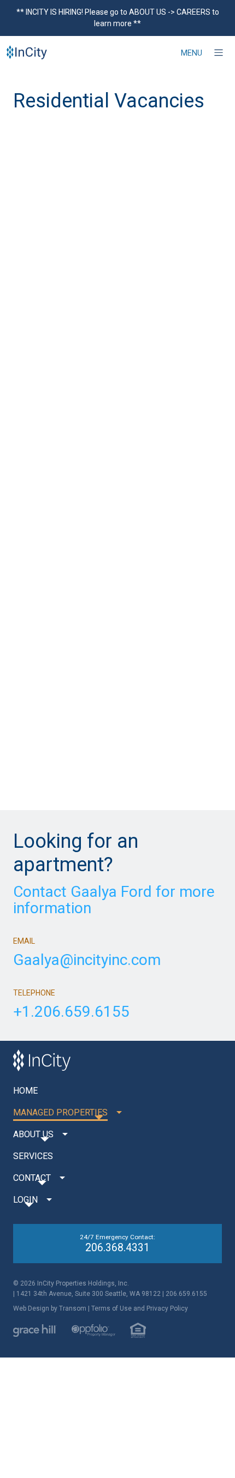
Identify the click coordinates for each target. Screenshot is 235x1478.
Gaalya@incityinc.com (87, 960)
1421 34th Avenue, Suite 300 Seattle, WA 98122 (88, 1294)
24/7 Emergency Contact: (117, 1243)
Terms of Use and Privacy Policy (139, 1308)
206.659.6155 (186, 1294)
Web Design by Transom (49, 1308)
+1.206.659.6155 (71, 1012)
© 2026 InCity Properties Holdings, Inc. (71, 1283)
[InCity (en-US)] (27, 53)
